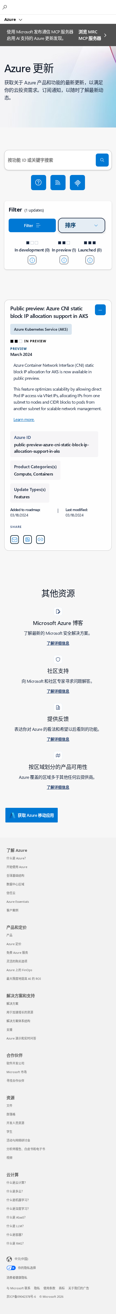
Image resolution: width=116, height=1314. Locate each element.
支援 (9, 1030)
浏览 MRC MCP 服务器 (90, 35)
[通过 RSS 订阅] (58, 182)
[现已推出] (90, 259)
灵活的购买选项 (16, 961)
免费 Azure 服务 (17, 953)
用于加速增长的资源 (19, 1012)
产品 (9, 935)
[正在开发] (32, 259)
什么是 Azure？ (16, 858)
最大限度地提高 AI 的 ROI (23, 979)
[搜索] (102, 160)
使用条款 (49, 1288)
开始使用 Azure (16, 867)
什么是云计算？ (16, 1183)
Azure (10, 19)
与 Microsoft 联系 (18, 1288)
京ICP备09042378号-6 (21, 1296)
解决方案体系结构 (18, 1021)
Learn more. (24, 419)
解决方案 (12, 1004)
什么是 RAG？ (15, 1243)
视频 (9, 1158)
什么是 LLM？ (15, 1226)
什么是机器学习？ (18, 1200)
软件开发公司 (15, 1063)
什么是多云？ (15, 1191)
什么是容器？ (15, 1235)
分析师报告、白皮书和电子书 (25, 1149)
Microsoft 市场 (16, 1072)
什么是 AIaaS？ (16, 1217)
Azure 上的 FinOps (19, 970)
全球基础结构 (15, 875)
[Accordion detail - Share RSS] (27, 539)
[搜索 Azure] (5, 7)
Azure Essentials (17, 902)
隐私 (37, 1288)
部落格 (10, 1114)
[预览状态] (64, 259)
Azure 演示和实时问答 (21, 1038)
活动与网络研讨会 (18, 1140)
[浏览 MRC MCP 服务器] (77, 182)
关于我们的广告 (78, 1288)
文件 (9, 1105)
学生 (9, 1132)
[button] (38, 182)
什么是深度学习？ (18, 1209)
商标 (62, 1288)
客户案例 (12, 910)
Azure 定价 (13, 944)
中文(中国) (21, 1259)
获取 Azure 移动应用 (36, 815)
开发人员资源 (15, 1123)
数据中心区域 (15, 884)
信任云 (10, 893)
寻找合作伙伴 (15, 1081)
